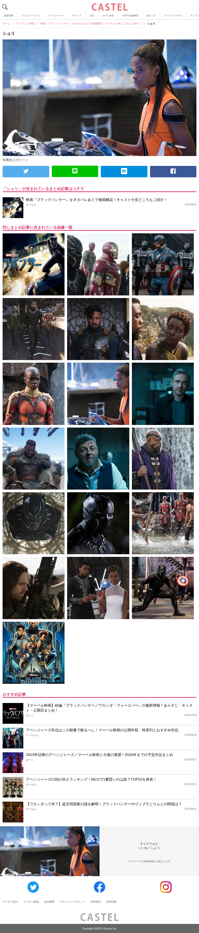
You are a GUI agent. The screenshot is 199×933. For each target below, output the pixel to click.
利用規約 (96, 901)
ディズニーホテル (173, 15)
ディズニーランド (30, 15)
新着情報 (8, 15)
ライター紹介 (10, 901)
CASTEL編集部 (130, 15)
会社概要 (49, 901)
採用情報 (111, 901)
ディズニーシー (56, 15)
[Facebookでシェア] (173, 171)
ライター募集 (31, 901)
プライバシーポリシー (73, 901)
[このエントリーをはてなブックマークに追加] (124, 171)
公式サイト (20, 160)
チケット (77, 15)
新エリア (151, 15)
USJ (92, 15)
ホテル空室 (108, 15)
